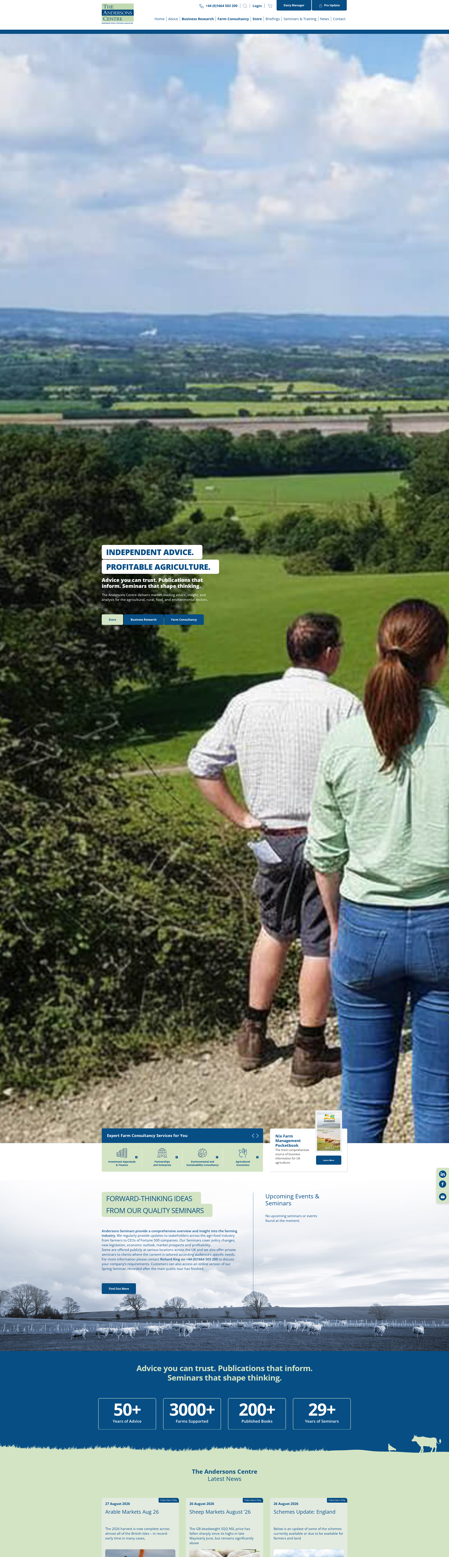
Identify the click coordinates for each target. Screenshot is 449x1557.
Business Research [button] (198, 18)
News (324, 18)
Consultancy (184, 620)
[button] (245, 6)
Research (144, 620)
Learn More (328, 1160)
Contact (339, 18)
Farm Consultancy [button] (233, 18)
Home (160, 18)
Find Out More (119, 1289)
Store (257, 18)
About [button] (173, 18)
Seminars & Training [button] (300, 18)
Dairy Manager (294, 5)
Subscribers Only (337, 1500)
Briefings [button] (273, 18)
